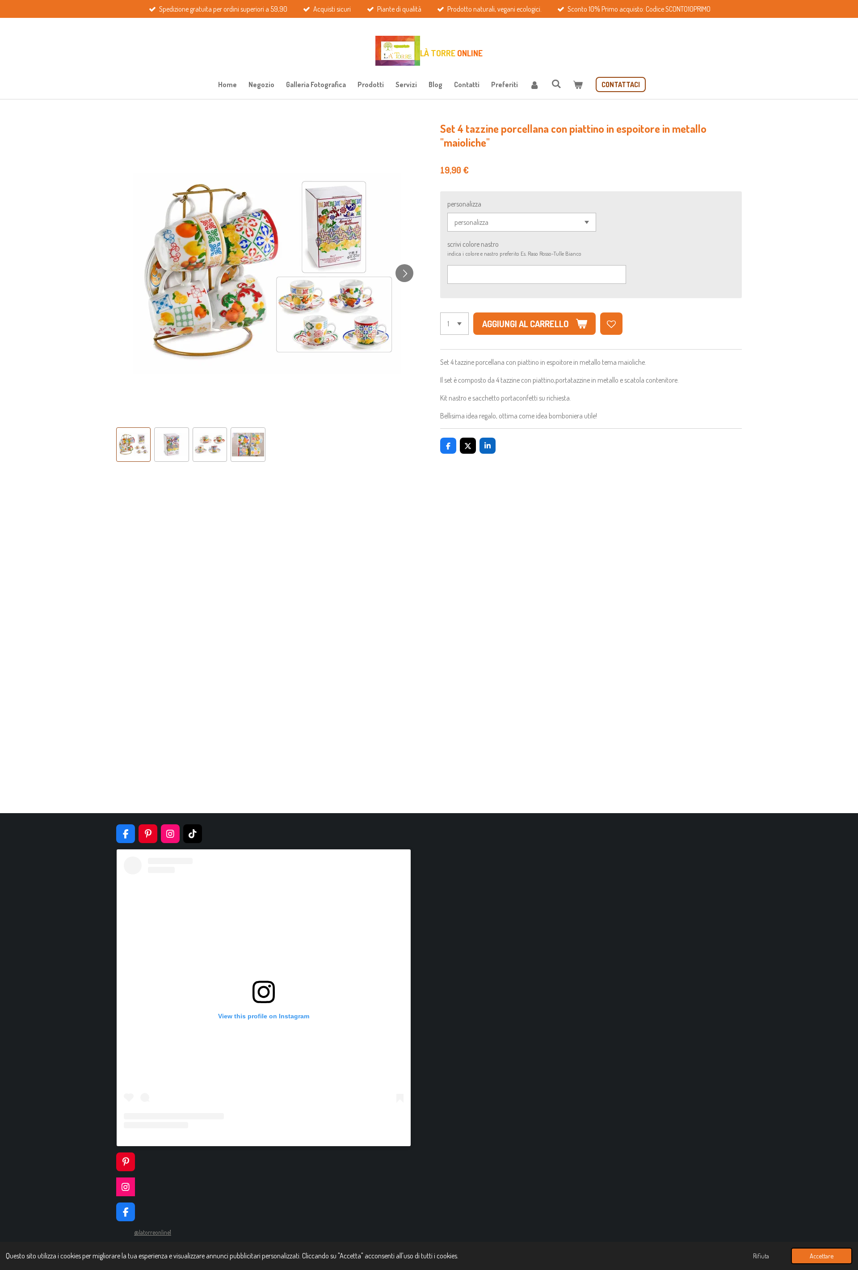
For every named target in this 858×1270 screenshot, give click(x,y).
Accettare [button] (821, 1256)
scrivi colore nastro (473, 244)
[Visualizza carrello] (578, 84)
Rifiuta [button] (761, 1256)
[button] (133, 444)
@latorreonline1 (152, 1232)
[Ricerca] (556, 83)
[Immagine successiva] (404, 273)
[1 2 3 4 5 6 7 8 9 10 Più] (454, 323)
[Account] (534, 84)
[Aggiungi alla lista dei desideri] (611, 323)
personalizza (464, 203)
